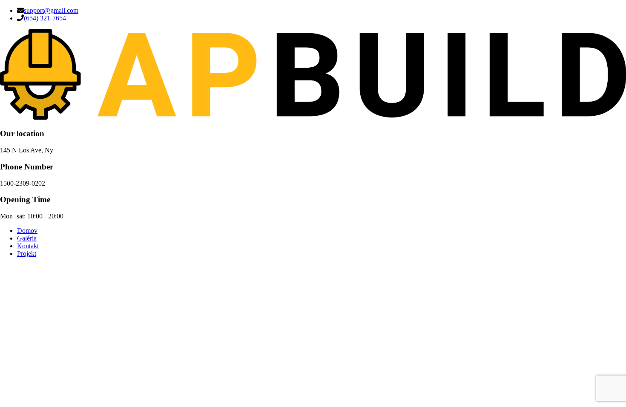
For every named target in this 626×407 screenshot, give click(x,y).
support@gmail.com (51, 10)
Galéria (27, 238)
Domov (27, 230)
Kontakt (28, 245)
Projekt (26, 253)
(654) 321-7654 (45, 18)
